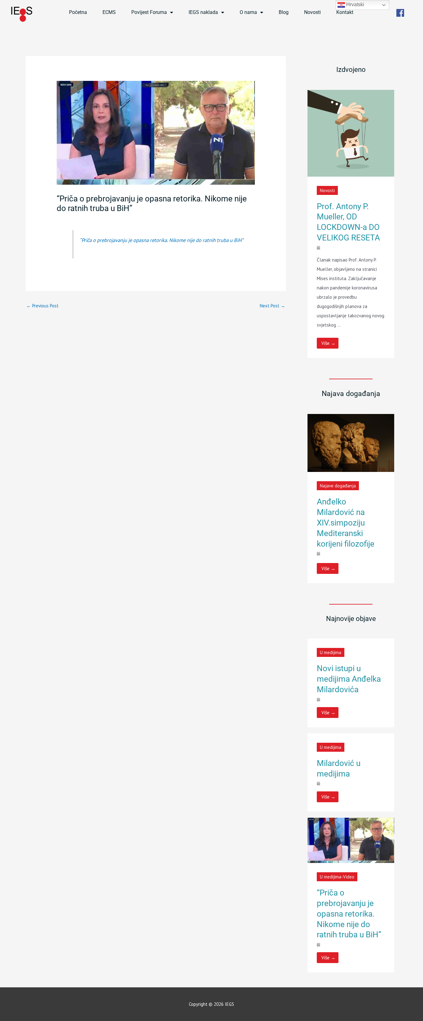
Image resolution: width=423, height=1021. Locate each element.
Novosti (312, 12)
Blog (284, 12)
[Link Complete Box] (350, 224)
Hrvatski (354, 4)
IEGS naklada (203, 12)
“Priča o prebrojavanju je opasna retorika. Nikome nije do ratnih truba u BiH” (161, 240)
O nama (248, 12)
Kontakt (344, 12)
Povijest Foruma (149, 12)
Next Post (272, 306)
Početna (78, 12)
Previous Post (42, 306)
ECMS (109, 12)
